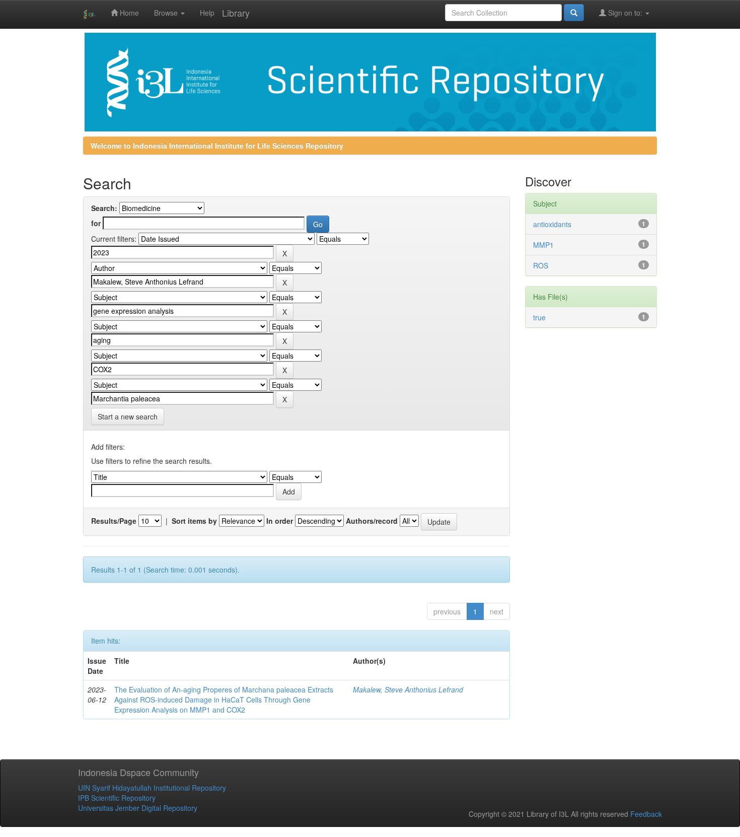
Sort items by (194, 521)
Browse (167, 13)
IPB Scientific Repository (117, 798)
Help (207, 13)
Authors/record (372, 521)
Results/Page (113, 521)
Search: (104, 208)
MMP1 (543, 245)
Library (236, 12)
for (96, 223)
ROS (540, 265)
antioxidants (552, 224)
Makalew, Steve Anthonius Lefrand (408, 689)
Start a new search (128, 416)
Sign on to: (625, 13)
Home (128, 13)
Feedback (646, 814)
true (539, 317)
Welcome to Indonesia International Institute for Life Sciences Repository (217, 146)
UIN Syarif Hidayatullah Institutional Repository (152, 788)
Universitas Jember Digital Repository (137, 808)
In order (279, 521)
